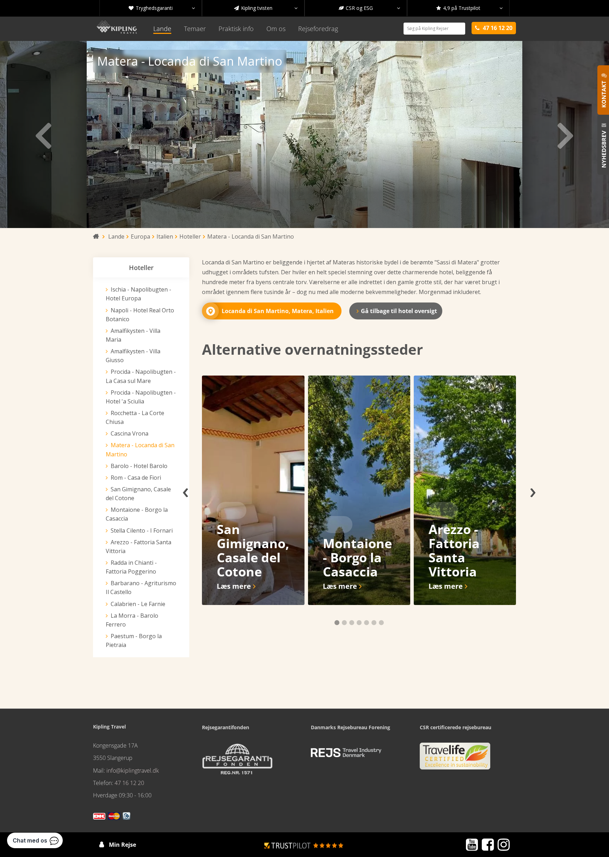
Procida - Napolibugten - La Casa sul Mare (141, 376)
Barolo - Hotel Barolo (139, 466)
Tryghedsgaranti (162, 8)
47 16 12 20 (129, 783)
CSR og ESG (369, 8)
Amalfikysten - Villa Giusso (133, 355)
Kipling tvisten (265, 8)
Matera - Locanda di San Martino (140, 449)
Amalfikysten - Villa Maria (133, 335)
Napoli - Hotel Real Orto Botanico (140, 314)
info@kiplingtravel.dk (132, 770)
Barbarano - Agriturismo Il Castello (141, 587)
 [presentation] (566, 134)
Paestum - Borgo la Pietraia (134, 640)
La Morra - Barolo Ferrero (132, 620)
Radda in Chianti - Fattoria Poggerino (131, 567)
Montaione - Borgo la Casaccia (137, 514)
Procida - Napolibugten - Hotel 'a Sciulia (141, 397)
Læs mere (234, 586)
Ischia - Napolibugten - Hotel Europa (138, 294)
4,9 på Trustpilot (469, 8)
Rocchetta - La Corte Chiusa (135, 417)
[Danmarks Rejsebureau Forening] (346, 753)
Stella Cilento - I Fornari (142, 530)
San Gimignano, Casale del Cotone (138, 493)
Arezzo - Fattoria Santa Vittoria (138, 546)
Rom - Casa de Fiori (136, 477)
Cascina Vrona (129, 433)
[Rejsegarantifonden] (237, 761)
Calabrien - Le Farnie (138, 604)
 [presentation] (43, 134)
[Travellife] (455, 759)
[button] (336, 622)
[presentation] (185, 490)
